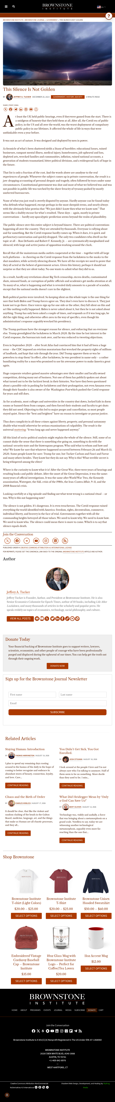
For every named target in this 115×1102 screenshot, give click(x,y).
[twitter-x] (39, 1031)
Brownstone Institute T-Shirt (61, 901)
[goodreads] (67, 1031)
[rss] (80, 1031)
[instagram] (62, 1031)
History (70, 96)
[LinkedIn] (57, 618)
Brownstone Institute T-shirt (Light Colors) (26, 901)
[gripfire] (43, 1031)
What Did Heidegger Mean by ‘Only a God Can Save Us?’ (83, 798)
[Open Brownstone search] (109, 16)
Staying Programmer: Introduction (25, 749)
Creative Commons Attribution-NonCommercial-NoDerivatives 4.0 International (29, 1085)
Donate (92, 1010)
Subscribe (57, 712)
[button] (13, 6)
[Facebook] (62, 618)
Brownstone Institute (13, 20)
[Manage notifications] (7, 1095)
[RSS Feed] (47, 618)
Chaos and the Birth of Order (25, 797)
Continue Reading (17, 785)
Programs (35, 1010)
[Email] (37, 618)
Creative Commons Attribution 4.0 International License (46, 547)
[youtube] (52, 1031)
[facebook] (34, 1031)
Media (68, 1010)
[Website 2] (77, 618)
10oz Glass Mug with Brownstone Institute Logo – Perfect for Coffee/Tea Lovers (61, 962)
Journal (58, 1010)
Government (52, 20)
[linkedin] (57, 1031)
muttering (20, 429)
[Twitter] (52, 618)
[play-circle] (48, 1031)
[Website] (67, 618)
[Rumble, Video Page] (72, 618)
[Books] (42, 618)
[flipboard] (71, 1031)
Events (47, 1010)
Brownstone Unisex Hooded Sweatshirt (96, 901)
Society (78, 96)
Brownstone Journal (35, 20)
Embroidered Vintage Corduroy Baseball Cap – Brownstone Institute (26, 962)
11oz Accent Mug (96, 956)
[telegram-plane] (76, 1031)
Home (15, 1010)
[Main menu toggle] (6, 6)
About (24, 1010)
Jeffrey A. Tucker (18, 592)
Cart (101, 1010)
